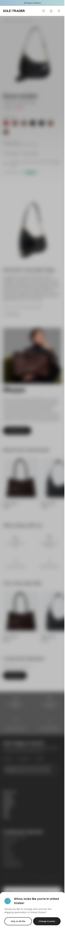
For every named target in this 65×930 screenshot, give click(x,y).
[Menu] (59, 11)
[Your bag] (51, 11)
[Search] (44, 11)
